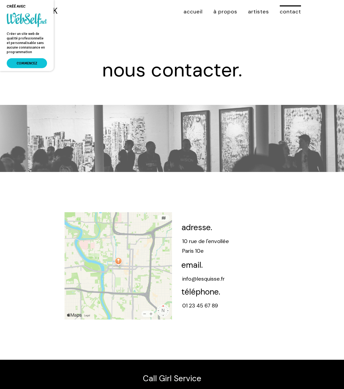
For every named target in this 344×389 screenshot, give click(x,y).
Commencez (27, 63)
